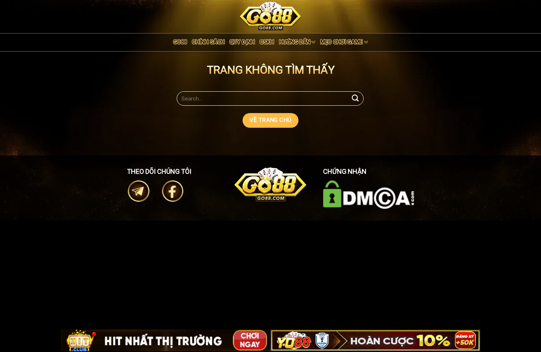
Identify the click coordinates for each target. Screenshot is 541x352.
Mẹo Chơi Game (342, 42)
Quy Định (242, 42)
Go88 (180, 42)
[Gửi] (355, 98)
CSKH (267, 42)
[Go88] (270, 16)
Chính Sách (208, 42)
